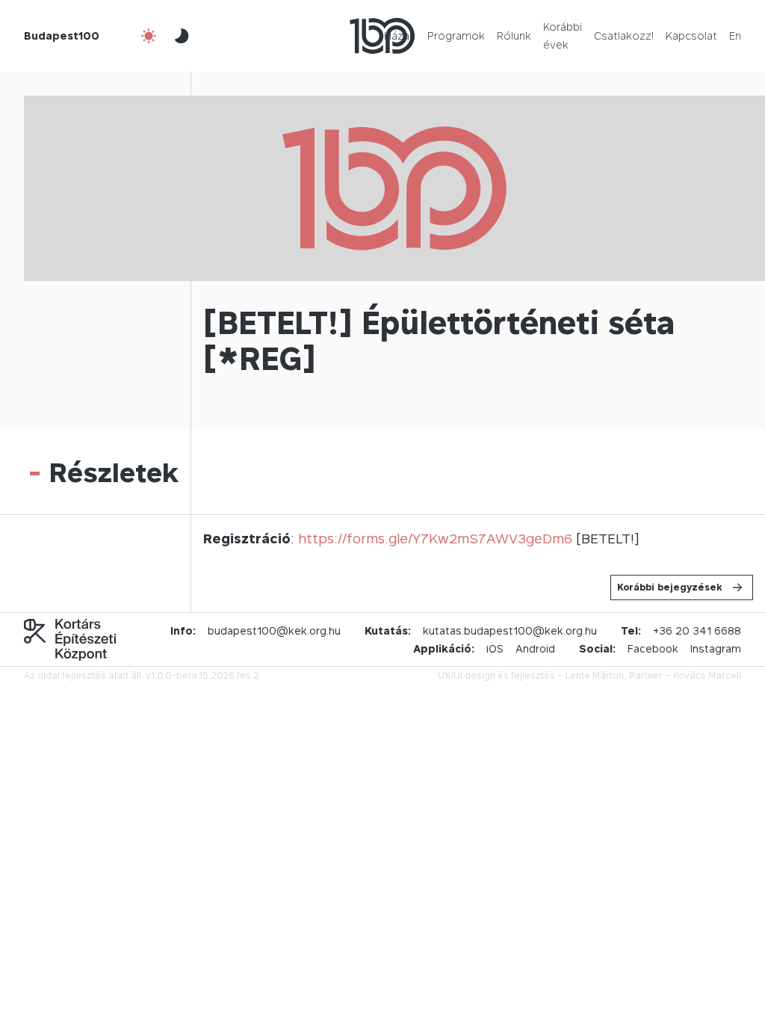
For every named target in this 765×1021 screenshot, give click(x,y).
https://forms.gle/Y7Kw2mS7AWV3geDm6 (435, 538)
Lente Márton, (596, 675)
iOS (495, 648)
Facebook (653, 648)
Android (535, 648)
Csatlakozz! (624, 35)
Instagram (715, 648)
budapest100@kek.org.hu (274, 630)
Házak (399, 35)
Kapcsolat (691, 35)
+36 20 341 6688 (697, 630)
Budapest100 (61, 35)
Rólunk (514, 35)
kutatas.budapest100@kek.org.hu (510, 630)
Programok (456, 35)
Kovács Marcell (707, 675)
